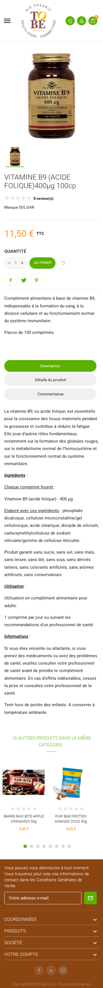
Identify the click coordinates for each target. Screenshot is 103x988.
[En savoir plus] (29, 778)
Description (50, 365)
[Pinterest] (36, 279)
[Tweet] (23, 279)
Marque (11, 207)
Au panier (42, 263)
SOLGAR (26, 207)
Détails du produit (50, 379)
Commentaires (50, 394)
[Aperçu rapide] (18, 778)
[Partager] (10, 279)
